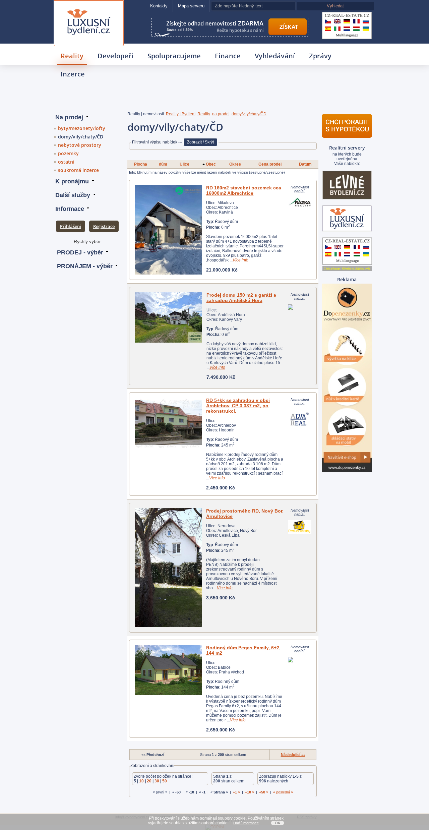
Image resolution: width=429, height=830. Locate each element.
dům (163, 164)
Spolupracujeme (174, 55)
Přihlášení (70, 226)
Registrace (104, 226)
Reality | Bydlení (180, 114)
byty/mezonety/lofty (81, 128)
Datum (305, 164)
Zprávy (320, 55)
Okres (235, 164)
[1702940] (168, 567)
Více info (240, 260)
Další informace (246, 823)
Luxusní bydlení (89, 9)
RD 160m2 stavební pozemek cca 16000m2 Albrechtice (243, 190)
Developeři (115, 55)
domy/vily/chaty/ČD (80, 136)
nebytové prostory (79, 145)
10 (141, 781)
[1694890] (168, 670)
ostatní (66, 162)
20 (149, 781)
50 (164, 781)
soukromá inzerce (78, 170)
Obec (211, 164)
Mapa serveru (191, 5)
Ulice (184, 164)
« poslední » (283, 792)
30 (157, 781)
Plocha (140, 164)
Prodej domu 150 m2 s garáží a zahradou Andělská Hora (241, 297)
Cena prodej (270, 164)
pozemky (68, 153)
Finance (228, 55)
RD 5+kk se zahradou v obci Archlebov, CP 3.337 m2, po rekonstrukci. (238, 406)
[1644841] (168, 423)
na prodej (221, 114)
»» (293, 755)
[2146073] (168, 317)
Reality (72, 55)
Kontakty (159, 5)
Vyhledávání (275, 55)
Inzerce (73, 73)
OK (277, 823)
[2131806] (168, 230)
